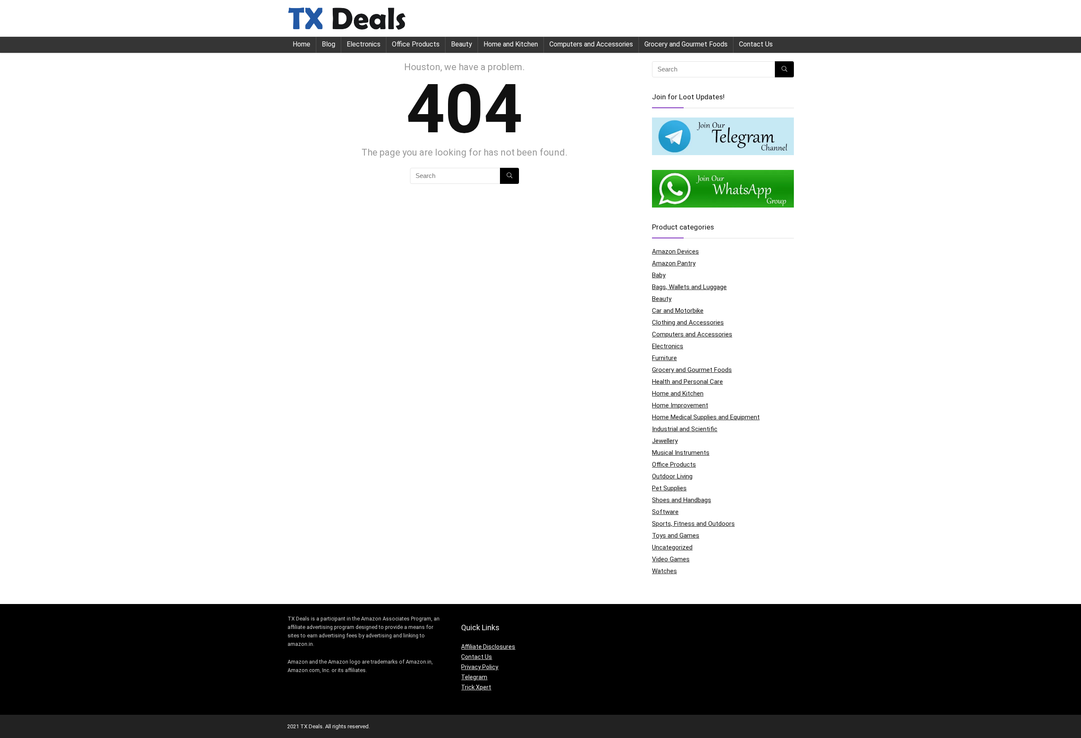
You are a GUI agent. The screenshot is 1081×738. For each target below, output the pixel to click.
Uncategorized (672, 547)
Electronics (363, 44)
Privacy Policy (479, 667)
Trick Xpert (476, 687)
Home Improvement (680, 405)
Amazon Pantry (673, 263)
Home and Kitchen (510, 44)
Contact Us (756, 44)
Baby (658, 275)
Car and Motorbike (677, 310)
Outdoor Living (672, 476)
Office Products (416, 44)
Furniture (664, 358)
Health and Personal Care (687, 381)
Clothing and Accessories (688, 322)
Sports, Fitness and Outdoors (693, 524)
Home (301, 44)
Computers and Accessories (591, 44)
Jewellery (665, 441)
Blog (328, 44)
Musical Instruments (680, 452)
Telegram (474, 677)
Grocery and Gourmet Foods (686, 44)
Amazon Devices (675, 251)
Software (665, 512)
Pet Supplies (669, 488)
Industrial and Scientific (684, 429)
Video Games (671, 559)
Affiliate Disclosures (488, 646)
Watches (664, 571)
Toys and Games (675, 535)
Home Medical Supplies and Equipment (706, 417)
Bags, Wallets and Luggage (689, 287)
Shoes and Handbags (681, 500)
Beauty (461, 44)
